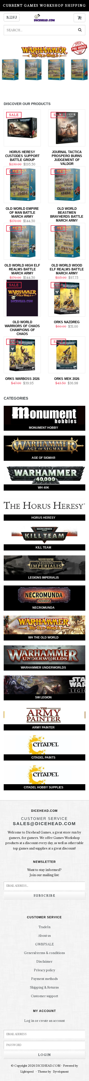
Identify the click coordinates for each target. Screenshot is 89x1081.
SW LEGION (43, 697)
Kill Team (43, 547)
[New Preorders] (44, 66)
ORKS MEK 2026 (66, 379)
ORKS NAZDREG (67, 322)
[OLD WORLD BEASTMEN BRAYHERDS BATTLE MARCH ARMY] (66, 184)
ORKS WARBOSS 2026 (22, 379)
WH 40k (43, 487)
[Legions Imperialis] (44, 564)
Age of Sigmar (43, 458)
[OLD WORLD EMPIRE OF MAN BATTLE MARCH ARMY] (22, 184)
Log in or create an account (44, 1021)
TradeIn (44, 927)
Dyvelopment (61, 1071)
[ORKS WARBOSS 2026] (22, 354)
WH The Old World (43, 637)
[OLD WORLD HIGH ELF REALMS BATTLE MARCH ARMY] (22, 241)
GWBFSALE (44, 944)
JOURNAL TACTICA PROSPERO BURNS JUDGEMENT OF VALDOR (67, 158)
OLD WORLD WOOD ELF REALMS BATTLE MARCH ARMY (67, 269)
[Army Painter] (44, 714)
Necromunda (43, 607)
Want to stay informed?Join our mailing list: (44, 872)
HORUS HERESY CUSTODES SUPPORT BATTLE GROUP (22, 156)
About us (44, 936)
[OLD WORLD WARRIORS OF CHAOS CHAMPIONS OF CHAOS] (22, 298)
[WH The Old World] (44, 625)
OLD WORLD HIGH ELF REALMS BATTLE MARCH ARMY (22, 269)
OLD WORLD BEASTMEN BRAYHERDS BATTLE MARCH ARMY (66, 214)
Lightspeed (27, 1071)
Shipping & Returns (44, 987)
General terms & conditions (44, 953)
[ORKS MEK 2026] (66, 354)
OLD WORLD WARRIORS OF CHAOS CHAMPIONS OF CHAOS (22, 328)
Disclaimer (44, 961)
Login (44, 1055)
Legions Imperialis (43, 577)
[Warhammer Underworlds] (44, 654)
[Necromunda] (44, 594)
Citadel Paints (43, 757)
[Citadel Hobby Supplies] (44, 774)
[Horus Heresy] (44, 505)
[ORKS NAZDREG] (66, 298)
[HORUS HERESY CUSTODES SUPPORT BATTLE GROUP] (22, 127)
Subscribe (44, 895)
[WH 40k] (44, 475)
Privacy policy (44, 970)
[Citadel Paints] (44, 744)
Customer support (44, 996)
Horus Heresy (43, 517)
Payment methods (44, 979)
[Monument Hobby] (44, 415)
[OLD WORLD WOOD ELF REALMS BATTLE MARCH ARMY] (66, 241)
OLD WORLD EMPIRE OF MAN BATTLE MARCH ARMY (22, 212)
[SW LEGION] (44, 684)
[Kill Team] (44, 535)
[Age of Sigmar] (44, 445)
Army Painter (43, 727)
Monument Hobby (43, 427)
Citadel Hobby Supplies (43, 787)
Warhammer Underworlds (43, 667)
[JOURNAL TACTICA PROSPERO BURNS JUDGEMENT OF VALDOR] (66, 127)
